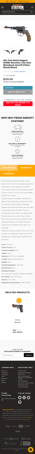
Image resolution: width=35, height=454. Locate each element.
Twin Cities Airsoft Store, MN (8, 399)
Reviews (3, 382)
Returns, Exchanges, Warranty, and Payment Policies (25, 377)
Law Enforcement (23, 387)
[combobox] (17, 11)
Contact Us (4, 374)
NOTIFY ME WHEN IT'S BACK (18, 103)
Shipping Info (22, 370)
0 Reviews (9, 174)
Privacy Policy (21, 448)
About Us (4, 370)
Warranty (26, 168)
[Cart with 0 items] (31, 7)
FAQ (2, 376)
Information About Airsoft (25, 383)
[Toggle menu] (2, 7)
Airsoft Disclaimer (28, 417)
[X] (24, 397)
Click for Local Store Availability (13, 81)
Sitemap (14, 448)
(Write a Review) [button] (19, 71)
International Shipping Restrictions (24, 373)
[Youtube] (19, 397)
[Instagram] (19, 402)
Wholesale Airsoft (23, 385)
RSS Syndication (23, 381)
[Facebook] (28, 397)
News (3, 380)
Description (8, 168)
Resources (4, 378)
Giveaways (4, 372)
